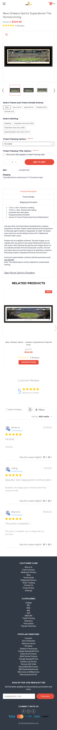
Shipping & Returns (28, 580)
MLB (28, 608)
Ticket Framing (28, 618)
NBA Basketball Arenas (28, 669)
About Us (28, 567)
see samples (9, 260)
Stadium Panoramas (28, 649)
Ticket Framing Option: (18, 139)
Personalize (29, 623)
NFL (28, 605)
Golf (28, 613)
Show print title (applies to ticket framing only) (25, 154)
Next (54, 90)
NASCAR (28, 616)
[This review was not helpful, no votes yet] (49, 457)
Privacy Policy (28, 588)
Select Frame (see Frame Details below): (24, 102)
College (28, 603)
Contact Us (28, 585)
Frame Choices (28, 570)
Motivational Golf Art (28, 675)
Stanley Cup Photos (28, 662)
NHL (28, 610)
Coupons (28, 638)
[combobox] (41, 416)
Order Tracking (28, 583)
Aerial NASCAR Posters (28, 667)
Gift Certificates (28, 641)
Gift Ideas (28, 646)
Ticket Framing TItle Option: (20, 151)
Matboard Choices (28, 572)
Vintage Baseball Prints (28, 659)
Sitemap (28, 591)
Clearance (28, 621)
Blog (28, 575)
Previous (3, 90)
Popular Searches (28, 626)
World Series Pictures (28, 656)
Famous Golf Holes (28, 664)
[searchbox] (16, 409)
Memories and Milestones (28, 672)
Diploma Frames (28, 643)
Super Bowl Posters (28, 654)
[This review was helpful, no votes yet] (44, 457)
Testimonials (28, 578)
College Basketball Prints (28, 651)
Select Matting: (11, 118)
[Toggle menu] (8, 3)
